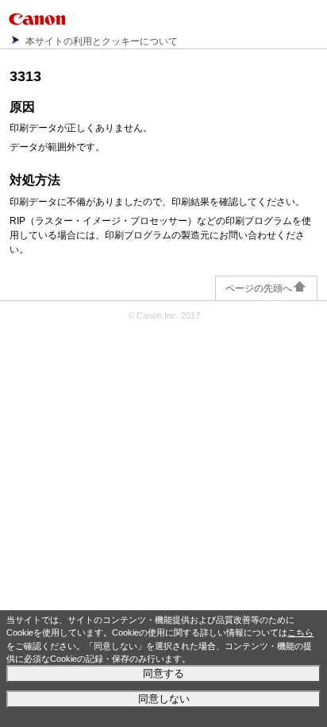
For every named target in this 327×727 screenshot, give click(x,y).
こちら (300, 632)
